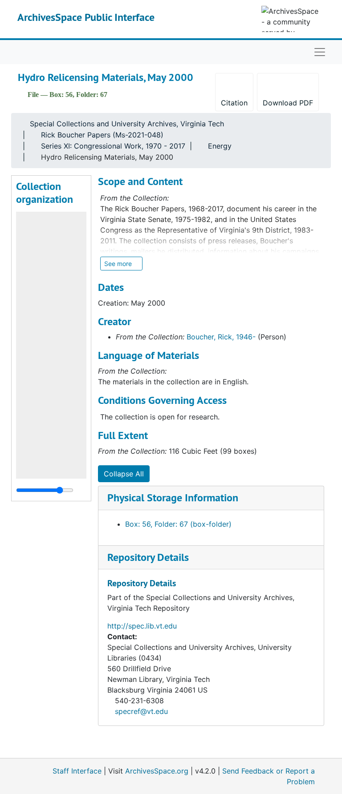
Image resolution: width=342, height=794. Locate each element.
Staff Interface (77, 770)
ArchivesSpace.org (156, 770)
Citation (234, 102)
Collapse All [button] (124, 473)
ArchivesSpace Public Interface (86, 17)
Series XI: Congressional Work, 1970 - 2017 (113, 145)
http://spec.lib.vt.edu (142, 625)
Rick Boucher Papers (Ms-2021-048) (102, 134)
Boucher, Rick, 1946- (221, 336)
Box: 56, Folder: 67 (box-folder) (178, 524)
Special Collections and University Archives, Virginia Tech (127, 123)
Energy (220, 145)
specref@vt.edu (141, 711)
